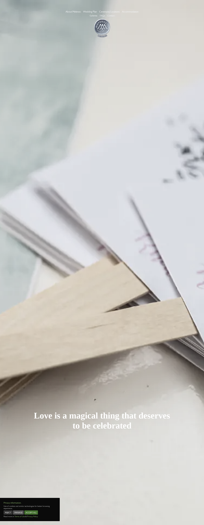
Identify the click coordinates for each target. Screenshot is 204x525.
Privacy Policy (32, 516)
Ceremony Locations (109, 11)
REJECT (8, 512)
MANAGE (18, 512)
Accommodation (130, 11)
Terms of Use (19, 516)
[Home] (102, 28)
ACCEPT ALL (31, 512)
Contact (111, 15)
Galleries (93, 15)
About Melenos (73, 11)
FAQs (102, 15)
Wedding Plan (90, 11)
